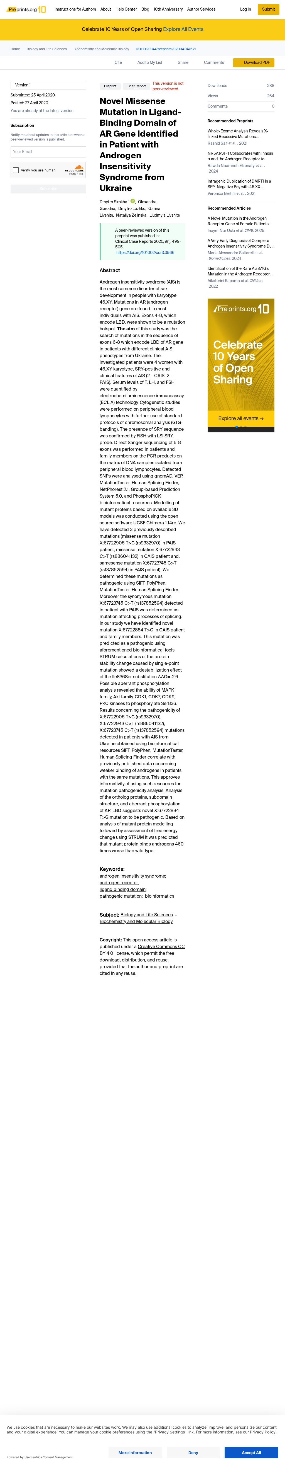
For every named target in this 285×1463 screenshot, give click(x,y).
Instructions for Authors (75, 9)
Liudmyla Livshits (164, 215)
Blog (145, 9)
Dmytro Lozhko (131, 209)
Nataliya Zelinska (131, 215)
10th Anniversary (168, 9)
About (105, 9)
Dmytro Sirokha (113, 202)
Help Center (126, 9)
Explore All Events (183, 29)
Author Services (201, 9)
